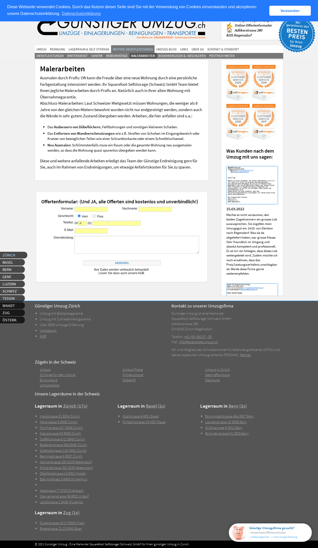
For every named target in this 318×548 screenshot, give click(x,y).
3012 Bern (223, 427)
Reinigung (57, 49)
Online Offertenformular (253, 25)
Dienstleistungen (50, 56)
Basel (7, 262)
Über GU (198, 49)
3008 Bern (226, 422)
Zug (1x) (71, 512)
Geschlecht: (66, 216)
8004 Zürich (60, 416)
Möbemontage (117, 56)
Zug (6, 312)
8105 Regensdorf (66, 462)
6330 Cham (62, 522)
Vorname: (67, 208)
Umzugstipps (49, 385)
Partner (245, 354)
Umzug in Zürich (217, 369)
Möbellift (129, 380)
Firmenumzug (132, 374)
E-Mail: (69, 230)
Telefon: (68, 222)
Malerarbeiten (143, 56)
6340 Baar (61, 528)
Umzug (41, 49)
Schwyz (9, 291)
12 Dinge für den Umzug (57, 374)
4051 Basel (140, 416)
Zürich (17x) (75, 406)
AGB (43, 336)
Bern (6, 269)
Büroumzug (48, 380)
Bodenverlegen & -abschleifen (182, 56)
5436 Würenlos (61, 502)
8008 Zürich (59, 422)
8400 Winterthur (63, 479)
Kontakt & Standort (223, 49)
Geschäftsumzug (217, 374)
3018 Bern (227, 433)
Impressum (48, 330)
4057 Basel (144, 422)
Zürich (8, 255)
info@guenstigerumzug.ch (198, 341)
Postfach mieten (222, 56)
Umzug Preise (132, 369)
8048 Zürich (63, 444)
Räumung (212, 380)
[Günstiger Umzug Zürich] (123, 26)
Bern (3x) (238, 406)
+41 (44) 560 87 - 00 (198, 336)
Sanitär (97, 56)
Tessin (8, 298)
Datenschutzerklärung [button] (81, 13)
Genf (6, 276)
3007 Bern (229, 416)
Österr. (9, 319)
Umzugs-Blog (166, 49)
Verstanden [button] (290, 11)
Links (184, 49)
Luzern (9, 283)
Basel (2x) (155, 406)
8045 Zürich (62, 439)
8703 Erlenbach (62, 490)
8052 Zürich (63, 450)
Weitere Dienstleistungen (133, 49)
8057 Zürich (61, 456)
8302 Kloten (63, 473)
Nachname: (130, 208)
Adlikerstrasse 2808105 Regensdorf (244, 33)
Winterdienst (77, 56)
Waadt (8, 305)
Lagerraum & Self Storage (89, 49)
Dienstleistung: (64, 237)
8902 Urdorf (64, 496)
